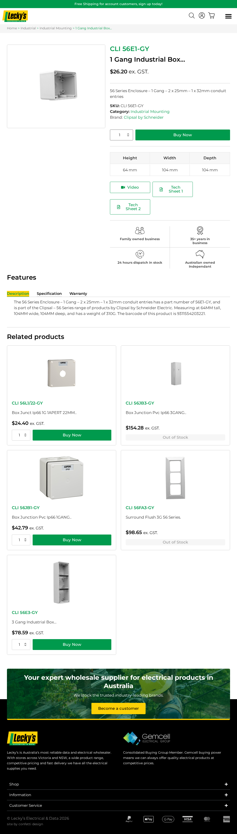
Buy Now (182, 135)
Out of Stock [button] (175, 437)
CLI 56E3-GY (25, 612)
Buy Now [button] (72, 435)
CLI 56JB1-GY (26, 507)
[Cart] (211, 15)
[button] (228, 16)
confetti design (31, 824)
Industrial (28, 28)
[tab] (18, 294)
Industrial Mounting (56, 28)
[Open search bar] (192, 16)
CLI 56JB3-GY (140, 403)
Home (12, 28)
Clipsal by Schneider (144, 117)
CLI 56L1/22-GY (27, 403)
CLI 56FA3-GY (140, 507)
